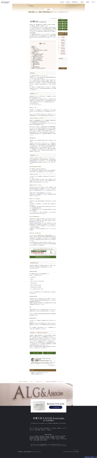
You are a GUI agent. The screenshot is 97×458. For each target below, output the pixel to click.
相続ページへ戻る (36, 352)
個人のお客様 (40, 428)
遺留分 (60, 29)
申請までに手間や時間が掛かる (36, 59)
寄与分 (65, 29)
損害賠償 (44, 438)
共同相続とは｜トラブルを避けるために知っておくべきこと (39, 372)
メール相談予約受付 (55, 407)
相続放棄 (65, 22)
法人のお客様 (35, 428)
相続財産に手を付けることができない (37, 56)
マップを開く (62, 68)
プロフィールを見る (50, 364)
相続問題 (38, 438)
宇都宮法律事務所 (41, 436)
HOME (31, 428)
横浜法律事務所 (57, 436)
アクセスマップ (64, 428)
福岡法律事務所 (52, 437)
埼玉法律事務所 (47, 436)
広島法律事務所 (47, 437)
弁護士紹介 (54, 428)
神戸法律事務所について (47, 428)
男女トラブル (48, 438)
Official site (31, 436)
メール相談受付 (51, 253)
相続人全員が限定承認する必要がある (37, 54)
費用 (32, 65)
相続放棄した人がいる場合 (37, 55)
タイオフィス (57, 437)
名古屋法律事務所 (62, 436)
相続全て (62, 20)
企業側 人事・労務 (63, 438)
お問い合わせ (32, 429)
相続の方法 (60, 27)
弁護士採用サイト (58, 438)
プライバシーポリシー (76, 450)
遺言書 (65, 27)
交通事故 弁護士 (61, 437)
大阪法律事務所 (32, 437)
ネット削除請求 (53, 438)
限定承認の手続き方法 (34, 61)
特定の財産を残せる (34, 51)
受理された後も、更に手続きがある (37, 60)
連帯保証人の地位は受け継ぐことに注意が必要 (39, 50)
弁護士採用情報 (37, 429)
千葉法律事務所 (52, 436)
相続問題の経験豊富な (42, 256)
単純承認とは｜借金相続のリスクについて (37, 373)
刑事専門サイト (49, 429)
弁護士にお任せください (63, 37)
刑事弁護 (35, 438)
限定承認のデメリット (34, 52)
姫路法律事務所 (42, 437)
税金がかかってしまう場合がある (36, 57)
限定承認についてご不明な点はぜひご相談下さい (38, 68)
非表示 (44, 43)
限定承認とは (33, 46)
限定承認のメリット (34, 47)
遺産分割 (60, 22)
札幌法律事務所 (36, 436)
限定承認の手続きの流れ (35, 64)
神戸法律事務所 (37, 437)
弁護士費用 (59, 428)
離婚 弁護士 (31, 438)
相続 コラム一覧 (49, 352)
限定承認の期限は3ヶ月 (35, 66)
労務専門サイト (43, 429)
